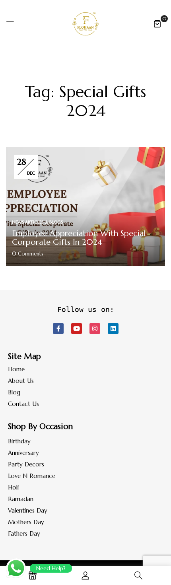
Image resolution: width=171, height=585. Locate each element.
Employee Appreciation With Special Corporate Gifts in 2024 (79, 237)
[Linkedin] (113, 328)
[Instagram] (94, 328)
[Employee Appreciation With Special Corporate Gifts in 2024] (85, 151)
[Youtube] (76, 328)
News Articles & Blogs (37, 222)
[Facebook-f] (58, 328)
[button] (157, 23)
